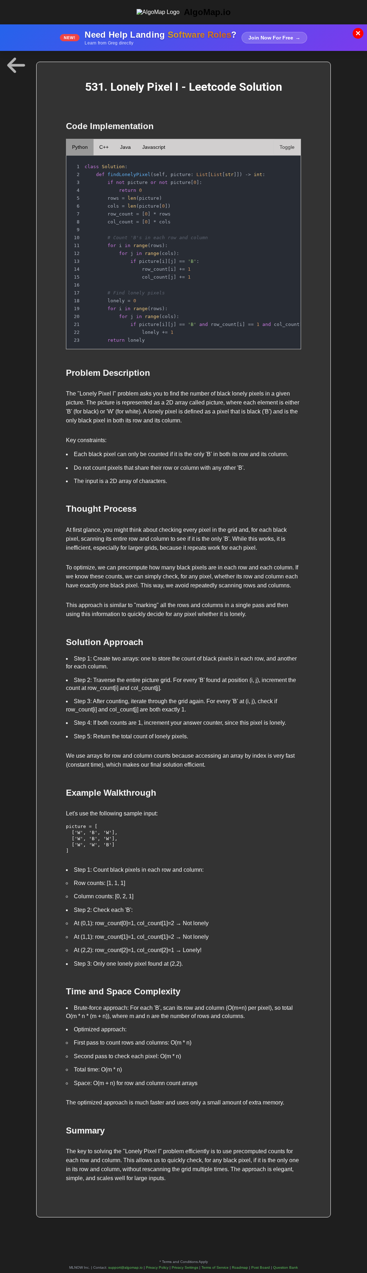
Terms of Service (215, 1267)
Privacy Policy (157, 1267)
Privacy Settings (185, 1267)
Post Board (260, 1267)
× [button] (358, 33)
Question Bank (285, 1267)
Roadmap (240, 1267)
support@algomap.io (125, 1267)
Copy (288, 163)
